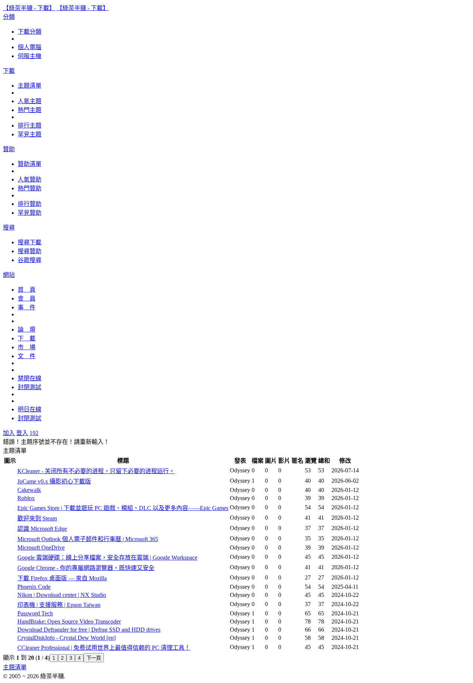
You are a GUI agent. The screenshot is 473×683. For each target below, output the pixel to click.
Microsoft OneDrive (41, 547)
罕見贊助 (29, 213)
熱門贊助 (29, 188)
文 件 (26, 356)
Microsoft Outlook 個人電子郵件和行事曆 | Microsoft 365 (87, 539)
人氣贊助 (29, 179)
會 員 (26, 298)
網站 (9, 275)
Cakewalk (29, 490)
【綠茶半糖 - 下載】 (29, 8)
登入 (22, 433)
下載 (9, 71)
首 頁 (26, 289)
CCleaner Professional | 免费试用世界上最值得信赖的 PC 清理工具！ (103, 648)
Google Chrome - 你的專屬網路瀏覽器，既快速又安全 (85, 568)
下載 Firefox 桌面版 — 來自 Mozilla (62, 578)
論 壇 (26, 329)
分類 (9, 17)
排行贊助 (29, 204)
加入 (9, 433)
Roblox (26, 498)
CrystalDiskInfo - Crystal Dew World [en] (66, 638)
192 (34, 433)
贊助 (9, 149)
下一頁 (93, 658)
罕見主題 (29, 134)
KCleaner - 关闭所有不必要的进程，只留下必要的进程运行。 (96, 471)
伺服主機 (29, 56)
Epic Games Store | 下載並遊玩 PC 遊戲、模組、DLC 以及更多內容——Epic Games (122, 508)
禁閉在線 (29, 378)
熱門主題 (29, 110)
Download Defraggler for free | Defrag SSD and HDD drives (88, 629)
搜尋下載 (29, 242)
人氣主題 (29, 101)
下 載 (26, 338)
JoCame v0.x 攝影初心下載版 (54, 481)
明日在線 (29, 409)
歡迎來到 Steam (37, 518)
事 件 (26, 307)
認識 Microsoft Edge (42, 529)
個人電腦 (29, 47)
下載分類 (29, 31)
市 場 (26, 347)
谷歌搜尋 (29, 260)
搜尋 (9, 227)
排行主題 (29, 125)
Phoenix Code (34, 587)
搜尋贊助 (29, 251)
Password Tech (35, 613)
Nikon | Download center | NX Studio (61, 595)
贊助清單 (29, 164)
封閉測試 (29, 387)
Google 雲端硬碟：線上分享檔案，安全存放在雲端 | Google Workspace (107, 557)
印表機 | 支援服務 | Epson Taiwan (59, 605)
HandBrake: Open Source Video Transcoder (69, 621)
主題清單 (29, 85)
